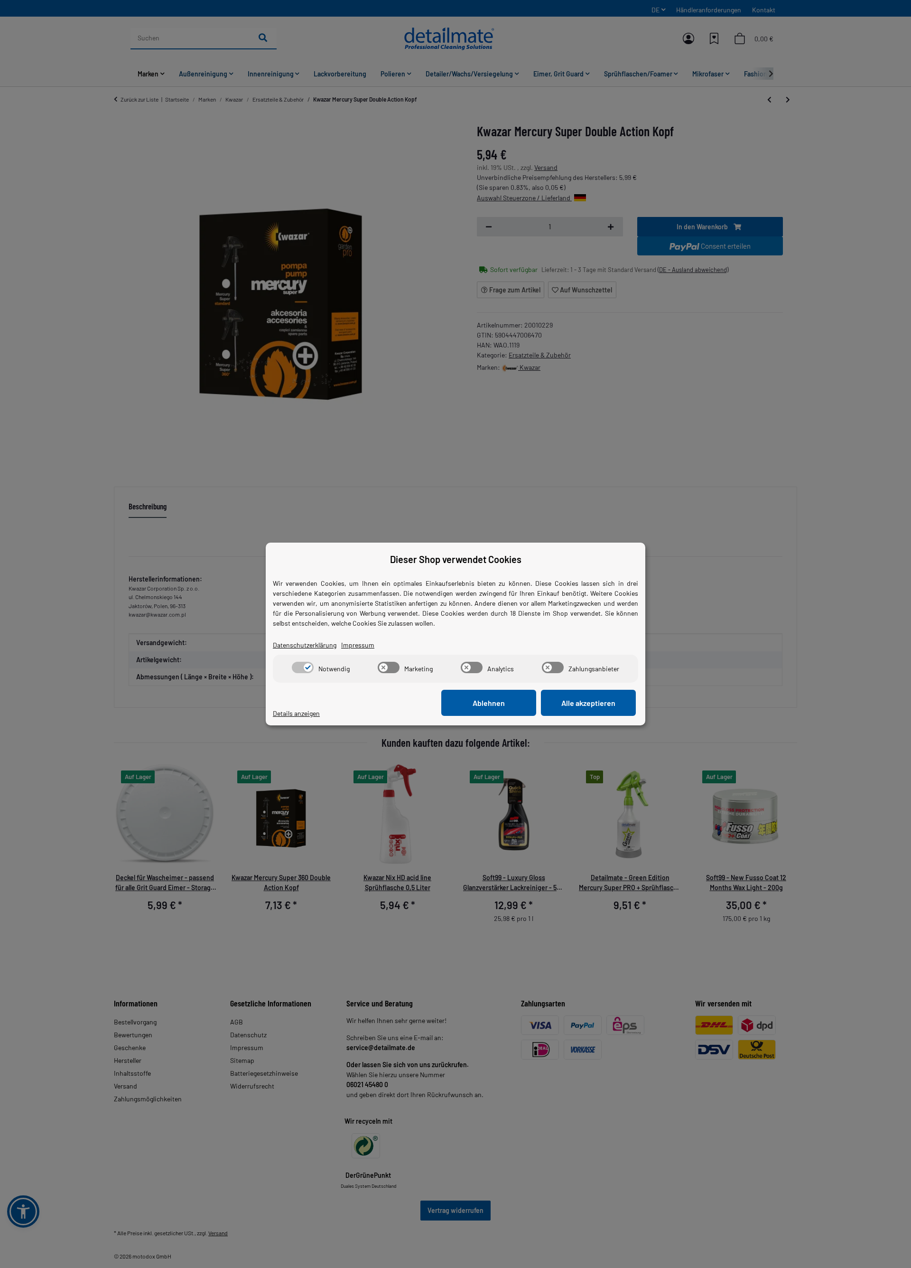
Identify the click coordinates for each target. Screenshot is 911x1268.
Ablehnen (489, 702)
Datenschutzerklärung (304, 645)
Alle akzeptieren (588, 702)
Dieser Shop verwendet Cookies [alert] (455, 559)
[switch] (303, 667)
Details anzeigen (296, 713)
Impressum (357, 645)
